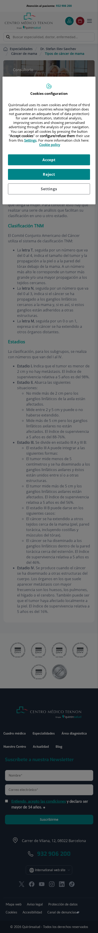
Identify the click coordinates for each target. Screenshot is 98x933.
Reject (49, 174)
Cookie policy (49, 144)
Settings (49, 188)
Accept (49, 159)
